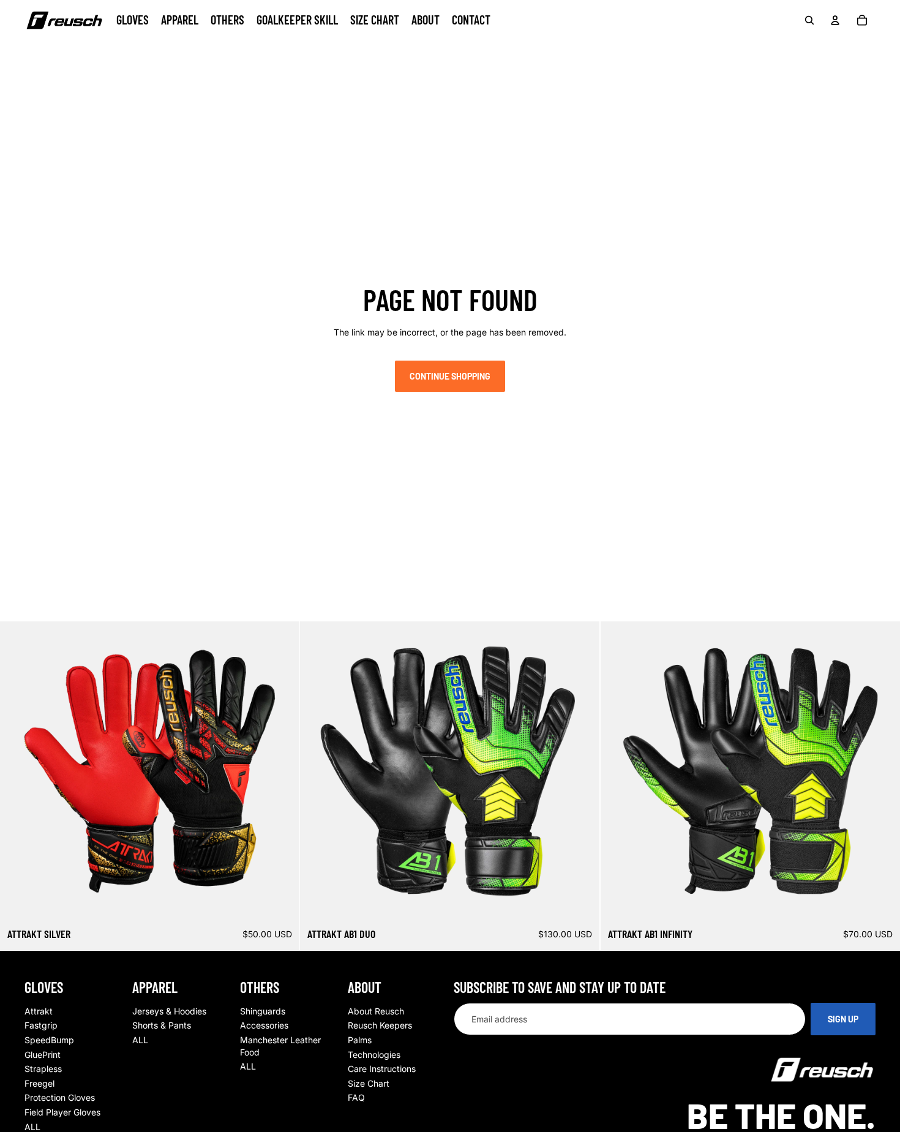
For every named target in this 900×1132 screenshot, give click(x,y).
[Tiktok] (96, 47)
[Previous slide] (18, 771)
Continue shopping (450, 376)
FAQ (356, 1097)
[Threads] (139, 47)
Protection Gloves (59, 1097)
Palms (360, 1040)
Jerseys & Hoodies (169, 1011)
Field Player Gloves (62, 1112)
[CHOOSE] (281, 902)
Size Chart (368, 1083)
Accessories (264, 1025)
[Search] (809, 20)
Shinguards (262, 1011)
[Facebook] (31, 47)
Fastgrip (41, 1025)
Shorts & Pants (161, 1025)
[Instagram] (53, 47)
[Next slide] (281, 771)
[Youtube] (74, 47)
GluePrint (42, 1054)
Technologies (374, 1054)
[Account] (835, 20)
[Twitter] (118, 47)
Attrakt (38, 1011)
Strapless (43, 1068)
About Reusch (376, 1011)
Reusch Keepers (380, 1025)
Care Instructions (382, 1068)
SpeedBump (49, 1040)
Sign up (843, 1019)
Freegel (39, 1083)
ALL (32, 1127)
